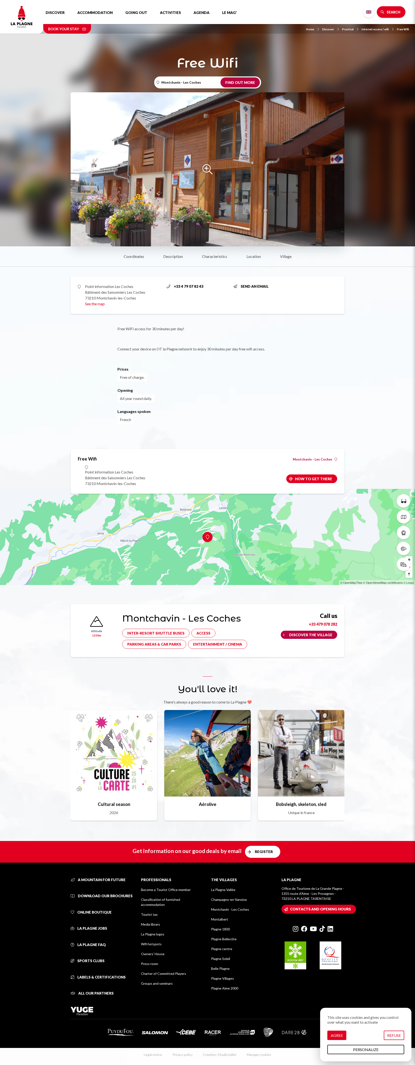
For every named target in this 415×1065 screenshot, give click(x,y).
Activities (170, 12)
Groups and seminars (157, 983)
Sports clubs (90, 961)
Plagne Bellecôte (224, 939)
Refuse (394, 1035)
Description (173, 256)
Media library (150, 924)
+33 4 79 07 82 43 (188, 286)
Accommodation (95, 12)
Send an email (255, 286)
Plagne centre (221, 949)
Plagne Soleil (220, 959)
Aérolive (207, 804)
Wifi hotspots (151, 944)
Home (310, 29)
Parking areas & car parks (154, 644)
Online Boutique (94, 912)
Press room (149, 964)
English (368, 12)
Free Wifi (403, 29)
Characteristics (214, 256)
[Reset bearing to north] (409, 574)
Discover (55, 12)
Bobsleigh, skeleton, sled (301, 804)
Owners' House (153, 954)
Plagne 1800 (220, 929)
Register (264, 851)
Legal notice (153, 1055)
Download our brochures (105, 896)
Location (253, 256)
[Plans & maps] (403, 516)
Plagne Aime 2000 (224, 988)
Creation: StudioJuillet (220, 1055)
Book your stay (64, 29)
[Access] (403, 564)
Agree (337, 1035)
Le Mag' (229, 12)
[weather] (403, 548)
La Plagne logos (152, 934)
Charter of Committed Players (163, 974)
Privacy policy (182, 1055)
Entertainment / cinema (217, 644)
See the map (95, 303)
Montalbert (219, 919)
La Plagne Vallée (223, 890)
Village (286, 256)
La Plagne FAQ (91, 944)
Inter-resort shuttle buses (155, 633)
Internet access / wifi (375, 29)
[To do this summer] (403, 501)
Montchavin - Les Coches (312, 459)
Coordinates (134, 256)
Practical (348, 29)
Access (203, 633)
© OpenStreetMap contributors (383, 582)
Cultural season (114, 804)
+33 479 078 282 (323, 624)
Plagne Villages (222, 978)
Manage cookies (259, 1055)
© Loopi (408, 582)
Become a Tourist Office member (166, 890)
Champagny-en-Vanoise (229, 899)
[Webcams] (403, 532)
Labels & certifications (101, 977)
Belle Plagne (220, 968)
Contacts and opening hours (320, 909)
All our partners (96, 993)
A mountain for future (101, 880)
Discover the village (310, 635)
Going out (136, 12)
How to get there (313, 479)
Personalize (365, 1049)
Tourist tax (149, 914)
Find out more (240, 82)
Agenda (201, 12)
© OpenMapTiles (351, 582)
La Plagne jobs (92, 928)
